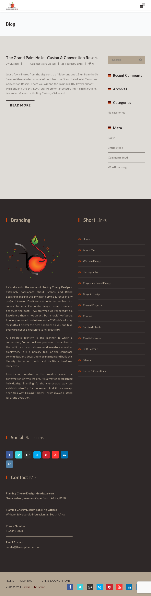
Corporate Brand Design (97, 283)
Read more (20, 105)
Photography (90, 272)
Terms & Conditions (94, 371)
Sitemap (87, 360)
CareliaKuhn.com (92, 338)
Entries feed (115, 147)
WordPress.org (117, 167)
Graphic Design (91, 294)
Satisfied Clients (92, 327)
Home (86, 239)
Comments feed (118, 157)
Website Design (92, 261)
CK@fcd (14, 63)
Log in (111, 137)
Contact (87, 316)
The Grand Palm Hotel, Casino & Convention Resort (52, 57)
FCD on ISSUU (91, 349)
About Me (89, 250)
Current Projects (92, 305)
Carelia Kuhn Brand (33, 587)
